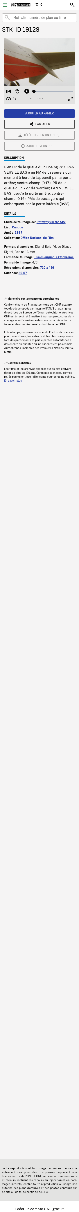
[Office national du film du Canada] (21, 5)
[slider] (53, 91)
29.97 (22, 273)
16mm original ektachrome (54, 257)
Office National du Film (37, 238)
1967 (18, 233)
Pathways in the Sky (51, 222)
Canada (17, 227)
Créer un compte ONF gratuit (39, 1209)
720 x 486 (47, 268)
